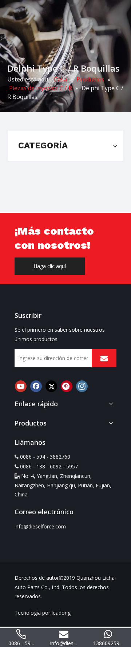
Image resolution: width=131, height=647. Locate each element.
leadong (61, 612)
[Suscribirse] (104, 358)
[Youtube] (21, 386)
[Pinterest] (66, 386)
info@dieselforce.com (40, 526)
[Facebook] (36, 386)
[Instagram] (82, 386)
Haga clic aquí (49, 266)
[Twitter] (51, 386)
